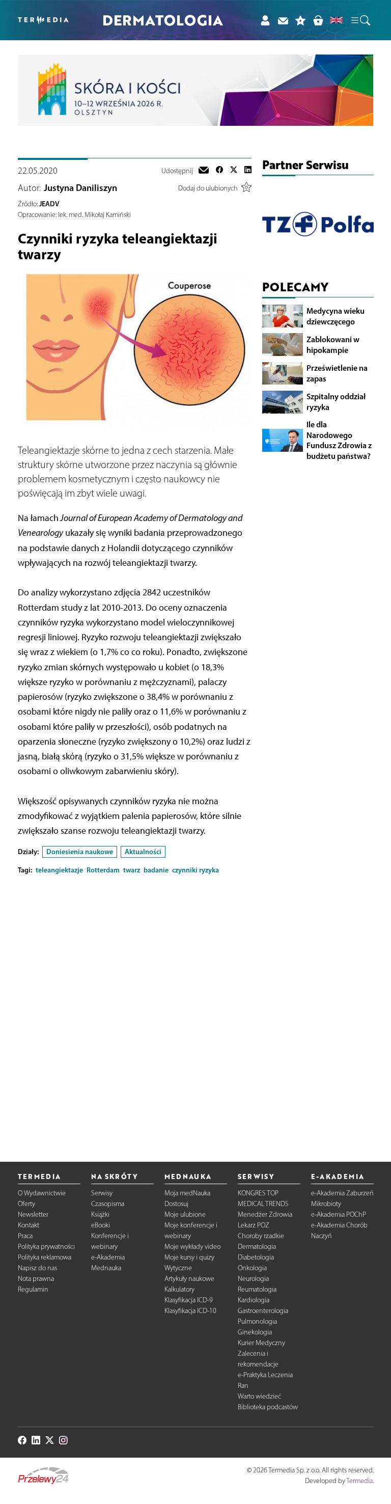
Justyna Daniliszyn (80, 188)
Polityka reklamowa (44, 1257)
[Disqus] (135, 1010)
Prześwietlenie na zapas (337, 373)
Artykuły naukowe (189, 1278)
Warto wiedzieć (259, 1396)
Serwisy (102, 1193)
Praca (25, 1236)
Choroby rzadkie (261, 1236)
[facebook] (219, 171)
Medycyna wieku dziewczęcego (335, 316)
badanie (156, 869)
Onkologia (252, 1268)
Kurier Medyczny (261, 1342)
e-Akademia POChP (338, 1214)
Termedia (359, 1480)
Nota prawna (36, 1278)
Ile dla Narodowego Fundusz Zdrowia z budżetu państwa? (339, 440)
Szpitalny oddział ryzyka (336, 401)
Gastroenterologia (263, 1310)
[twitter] (233, 171)
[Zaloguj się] (265, 20)
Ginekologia (255, 1332)
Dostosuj (176, 1203)
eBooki (100, 1225)
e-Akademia (108, 1257)
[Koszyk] (318, 20)
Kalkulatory (179, 1289)
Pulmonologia (257, 1321)
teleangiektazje (59, 869)
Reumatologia (257, 1289)
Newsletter (33, 1214)
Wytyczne (178, 1268)
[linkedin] (248, 171)
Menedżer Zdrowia (265, 1214)
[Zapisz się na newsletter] (283, 20)
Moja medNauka (187, 1193)
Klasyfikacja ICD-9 (188, 1300)
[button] (360, 20)
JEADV (49, 203)
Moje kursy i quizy (189, 1257)
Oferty (26, 1203)
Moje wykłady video (192, 1246)
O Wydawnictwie (42, 1193)
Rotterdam (103, 869)
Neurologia (253, 1278)
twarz (131, 869)
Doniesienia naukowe (79, 851)
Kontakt (28, 1225)
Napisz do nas (37, 1268)
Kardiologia (253, 1300)
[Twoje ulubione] (301, 20)
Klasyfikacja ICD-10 (190, 1310)
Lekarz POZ (253, 1225)
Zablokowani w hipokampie (332, 344)
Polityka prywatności (46, 1246)
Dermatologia (257, 1246)
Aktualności (143, 851)
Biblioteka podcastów (268, 1407)
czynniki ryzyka (195, 869)
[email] (204, 171)
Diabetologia (256, 1257)
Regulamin (33, 1289)
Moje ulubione (185, 1214)
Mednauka (106, 1268)
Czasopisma (107, 1203)
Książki (100, 1214)
